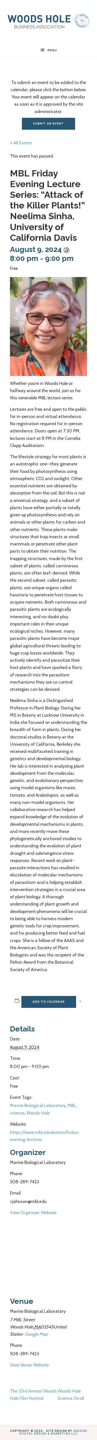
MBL (71, 1105)
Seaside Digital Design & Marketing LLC (53, 1432)
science (17, 1113)
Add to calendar (49, 1001)
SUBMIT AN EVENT (48, 123)
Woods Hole (38, 1113)
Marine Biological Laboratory (37, 1105)
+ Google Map (35, 1334)
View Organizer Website (33, 1212)
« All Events (21, 143)
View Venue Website (29, 1365)
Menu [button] (52, 50)
